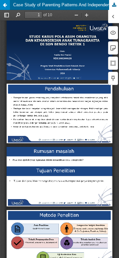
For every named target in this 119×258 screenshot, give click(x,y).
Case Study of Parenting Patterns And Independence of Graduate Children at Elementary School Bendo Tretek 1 (66, 4)
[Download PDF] (114, 5)
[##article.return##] (5, 5)
